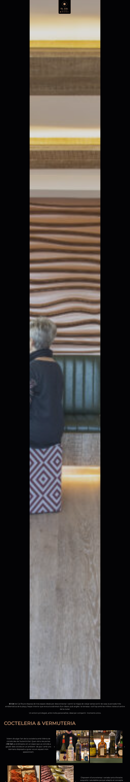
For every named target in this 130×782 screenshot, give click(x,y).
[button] (54, 746)
